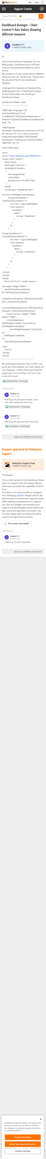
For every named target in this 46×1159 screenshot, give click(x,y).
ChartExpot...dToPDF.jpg (19, 426)
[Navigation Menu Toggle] (4, 9)
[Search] (41, 9)
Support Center (23, 9)
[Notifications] (42, 2)
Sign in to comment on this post (28, 436)
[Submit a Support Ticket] (41, 16)
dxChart (20, 495)
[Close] (41, 1119)
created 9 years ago (21, 47)
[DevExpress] (10, 2)
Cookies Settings (23, 1151)
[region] (23, 1137)
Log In (36, 2)
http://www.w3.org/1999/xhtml (25, 155)
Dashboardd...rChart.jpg (17, 381)
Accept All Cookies (22, 1137)
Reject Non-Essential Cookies (22, 1144)
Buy (30, 2)
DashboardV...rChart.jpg (19, 407)
